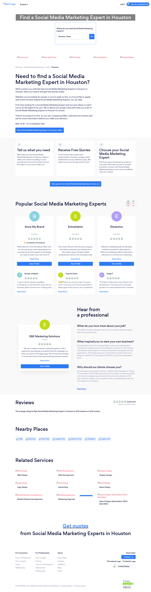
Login (17, 564)
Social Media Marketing (34, 67)
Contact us (128, 557)
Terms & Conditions (51, 586)
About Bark (62, 558)
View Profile (34, 264)
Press (60, 571)
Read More (81, 389)
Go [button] (92, 36)
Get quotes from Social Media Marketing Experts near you (75, 184)
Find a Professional (23, 558)
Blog (59, 567)
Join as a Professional (44, 564)
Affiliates (61, 564)
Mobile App (20, 567)
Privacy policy (80, 586)
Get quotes (75, 525)
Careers (61, 561)
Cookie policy (66, 586)
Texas (47, 67)
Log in (122, 4)
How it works (20, 561)
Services (18, 67)
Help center (40, 567)
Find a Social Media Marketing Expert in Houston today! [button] (39, 130)
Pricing (38, 561)
